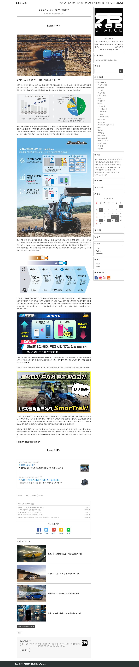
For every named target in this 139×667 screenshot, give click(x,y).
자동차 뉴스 (48, 14)
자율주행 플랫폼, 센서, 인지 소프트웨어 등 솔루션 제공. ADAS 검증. (41, 468)
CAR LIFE (101, 87)
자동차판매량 (98, 172)
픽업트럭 (100, 170)
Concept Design (103, 138)
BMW (96, 170)
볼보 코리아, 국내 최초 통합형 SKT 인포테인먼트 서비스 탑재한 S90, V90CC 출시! (37, 517)
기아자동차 (98, 165)
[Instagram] (101, 277)
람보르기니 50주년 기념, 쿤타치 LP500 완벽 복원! (30, 507)
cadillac (101, 175)
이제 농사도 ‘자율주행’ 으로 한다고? (54, 10)
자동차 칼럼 (101, 93)
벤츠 (106, 175)
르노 (104, 172)
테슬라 (113, 172)
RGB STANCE (21, 2)
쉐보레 (96, 175)
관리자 (98, 264)
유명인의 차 (101, 101)
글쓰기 (98, 267)
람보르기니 (111, 159)
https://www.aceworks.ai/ (27, 462)
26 (108, 220)
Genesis (118, 165)
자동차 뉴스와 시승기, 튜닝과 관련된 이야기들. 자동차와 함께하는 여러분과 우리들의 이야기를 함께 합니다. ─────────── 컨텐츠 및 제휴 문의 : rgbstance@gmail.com (50, 645)
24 (100, 220)
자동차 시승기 (102, 95)
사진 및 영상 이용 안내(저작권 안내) (106, 60)
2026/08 (108, 199)
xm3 (118, 167)
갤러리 (100, 103)
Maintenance (104, 117)
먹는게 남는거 (102, 143)
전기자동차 (107, 170)
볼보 (111, 162)
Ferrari (105, 159)
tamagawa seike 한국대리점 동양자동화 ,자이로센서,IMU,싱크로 (40, 482)
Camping (101, 133)
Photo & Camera (103, 141)
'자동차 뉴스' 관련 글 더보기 (26, 626)
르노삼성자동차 (106, 165)
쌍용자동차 (113, 167)
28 (116, 220)
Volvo (96, 159)
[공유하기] (24, 495)
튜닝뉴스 (100, 98)
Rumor (100, 130)
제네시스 (114, 170)
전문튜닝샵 (101, 106)
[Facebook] (97, 277)
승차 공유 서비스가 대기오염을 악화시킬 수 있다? (30, 515)
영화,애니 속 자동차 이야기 (106, 125)
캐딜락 (113, 165)
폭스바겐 (106, 162)
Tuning (102, 114)
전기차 (117, 172)
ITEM (101, 90)
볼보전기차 (101, 167)
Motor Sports (102, 135)
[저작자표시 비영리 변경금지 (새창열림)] (40, 495)
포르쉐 (107, 167)
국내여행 (100, 146)
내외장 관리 (103, 109)
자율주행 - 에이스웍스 (27, 465)
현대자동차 (117, 162)
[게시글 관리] (27, 495)
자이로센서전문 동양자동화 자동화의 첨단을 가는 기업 (39, 480)
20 (112, 217)
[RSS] (109, 277)
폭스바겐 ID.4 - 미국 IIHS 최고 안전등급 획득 (28, 512)
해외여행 (100, 149)
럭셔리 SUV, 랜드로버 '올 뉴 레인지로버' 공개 (29, 510)
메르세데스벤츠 (99, 162)
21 (116, 217)
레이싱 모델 (101, 119)
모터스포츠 (118, 159)
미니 (96, 167)
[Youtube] (105, 277)
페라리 (101, 159)
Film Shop (103, 111)
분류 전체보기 (100, 82)
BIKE (99, 127)
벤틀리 (108, 172)
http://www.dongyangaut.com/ (28, 477)
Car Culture (101, 122)
